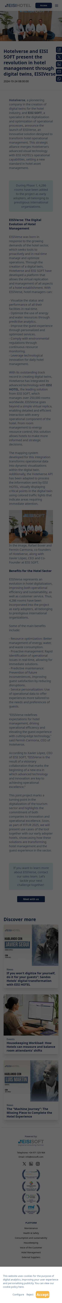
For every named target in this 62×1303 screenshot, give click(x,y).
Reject (29, 1294)
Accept (43, 1294)
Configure (18, 1294)
